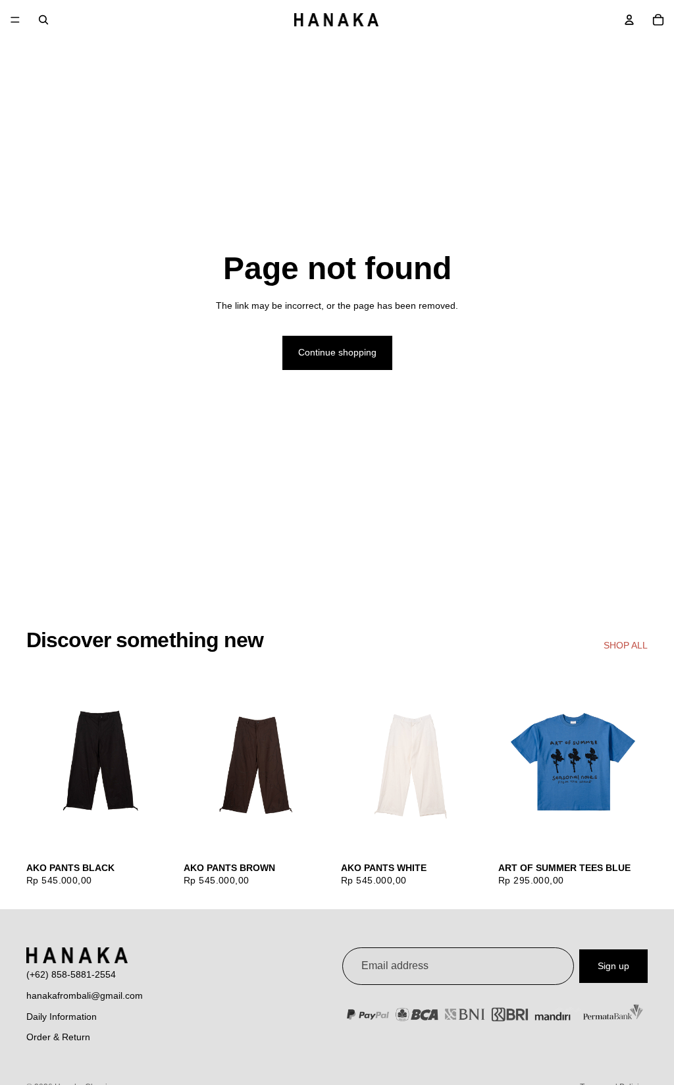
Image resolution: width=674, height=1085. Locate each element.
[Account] (629, 19)
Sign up (613, 966)
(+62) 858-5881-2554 (71, 974)
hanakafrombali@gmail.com (84, 995)
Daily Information (61, 1016)
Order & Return (58, 1037)
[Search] (43, 19)
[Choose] (155, 835)
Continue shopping (337, 352)
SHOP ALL (626, 645)
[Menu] (15, 20)
